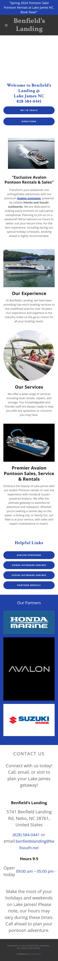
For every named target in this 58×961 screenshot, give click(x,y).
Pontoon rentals (29, 585)
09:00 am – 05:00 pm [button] (35, 871)
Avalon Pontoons (29, 555)
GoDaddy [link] (36, 954)
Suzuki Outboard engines (29, 575)
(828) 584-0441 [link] (26, 834)
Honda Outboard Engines (29, 565)
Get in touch (29, 110)
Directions (29, 121)
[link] (29, 25)
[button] (6, 25)
